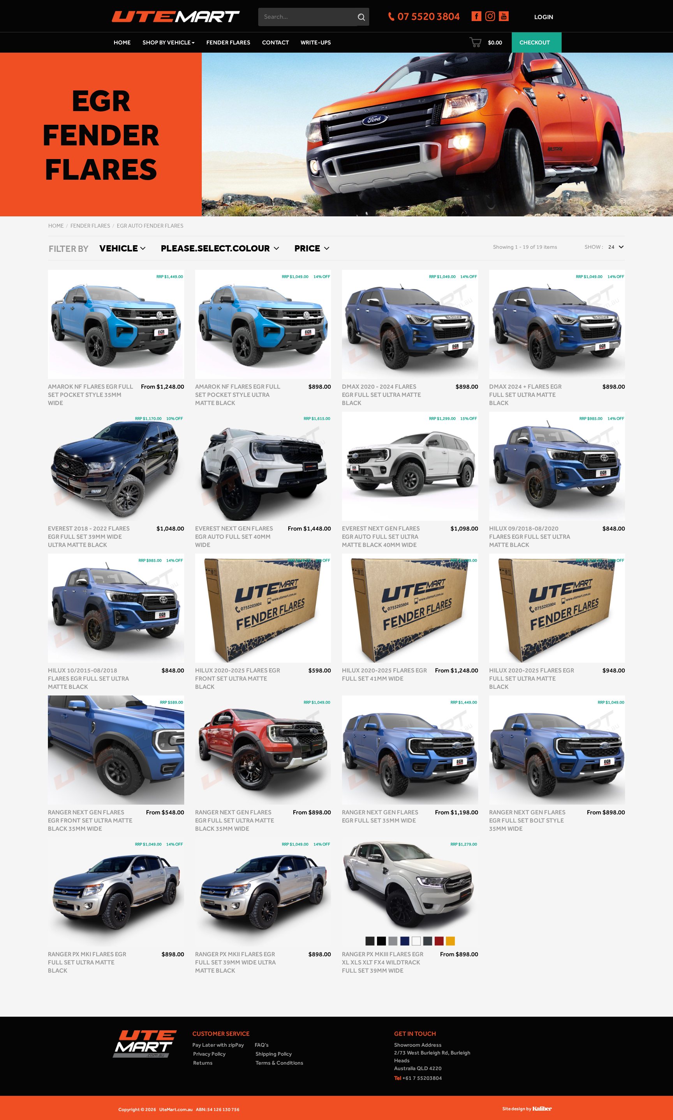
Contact (275, 42)
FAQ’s (262, 1045)
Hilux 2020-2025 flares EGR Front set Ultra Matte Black (237, 678)
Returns (203, 1063)
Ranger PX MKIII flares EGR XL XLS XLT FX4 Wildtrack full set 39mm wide (382, 962)
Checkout (535, 42)
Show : (594, 247)
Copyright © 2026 (137, 1109)
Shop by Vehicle (167, 42)
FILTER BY (68, 249)
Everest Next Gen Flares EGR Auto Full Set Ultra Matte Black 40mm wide (381, 536)
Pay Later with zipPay (218, 1045)
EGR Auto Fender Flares (150, 226)
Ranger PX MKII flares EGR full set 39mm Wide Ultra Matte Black (235, 962)
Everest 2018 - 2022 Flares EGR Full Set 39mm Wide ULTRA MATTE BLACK (89, 536)
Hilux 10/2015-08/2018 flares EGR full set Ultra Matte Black (88, 678)
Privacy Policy (209, 1054)
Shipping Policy (273, 1054)
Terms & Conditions (279, 1063)
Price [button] (308, 248)
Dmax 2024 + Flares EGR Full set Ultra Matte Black (525, 395)
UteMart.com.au (176, 1109)
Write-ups (316, 42)
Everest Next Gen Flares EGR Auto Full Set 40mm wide (234, 536)
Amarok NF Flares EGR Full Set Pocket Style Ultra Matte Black (237, 395)
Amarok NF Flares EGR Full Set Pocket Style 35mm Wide (90, 395)
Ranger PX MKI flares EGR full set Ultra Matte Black (87, 962)
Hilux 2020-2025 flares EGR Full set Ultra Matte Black (531, 678)
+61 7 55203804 (418, 1078)
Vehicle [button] (118, 248)
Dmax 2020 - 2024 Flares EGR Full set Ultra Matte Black (381, 395)
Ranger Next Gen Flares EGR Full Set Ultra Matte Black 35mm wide (234, 820)
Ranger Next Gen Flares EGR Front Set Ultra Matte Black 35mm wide (90, 820)
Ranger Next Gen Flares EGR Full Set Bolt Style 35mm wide (527, 820)
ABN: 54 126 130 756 (218, 1109)
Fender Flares (228, 42)
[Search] (362, 17)
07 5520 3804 (429, 16)
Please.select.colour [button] (216, 248)
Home (122, 42)
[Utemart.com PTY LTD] (176, 14)
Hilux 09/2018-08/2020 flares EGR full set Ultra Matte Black (529, 536)
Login (543, 17)
